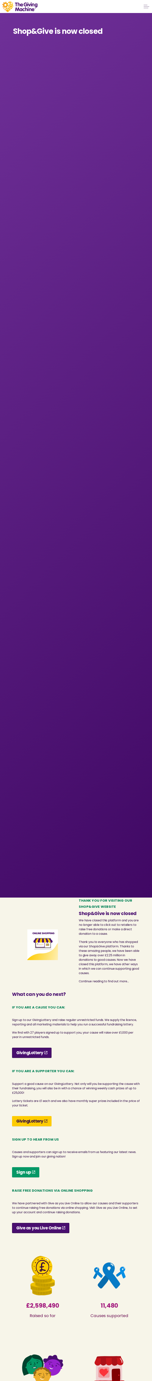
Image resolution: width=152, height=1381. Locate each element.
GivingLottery (29, 1053)
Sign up (23, 1172)
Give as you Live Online (38, 1228)
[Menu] (146, 6)
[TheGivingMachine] (19, 6)
